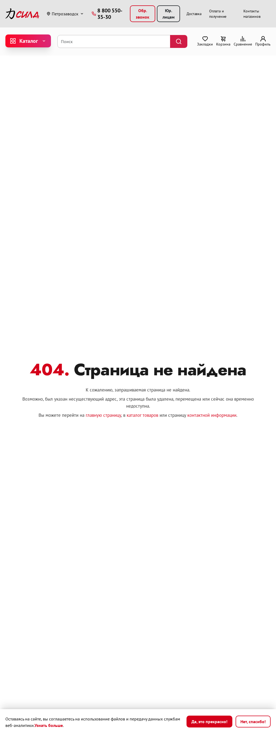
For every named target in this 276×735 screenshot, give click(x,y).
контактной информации (211, 415)
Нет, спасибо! (253, 721)
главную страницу (103, 415)
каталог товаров (142, 415)
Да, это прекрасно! (209, 721)
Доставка (194, 13)
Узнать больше (48, 725)
